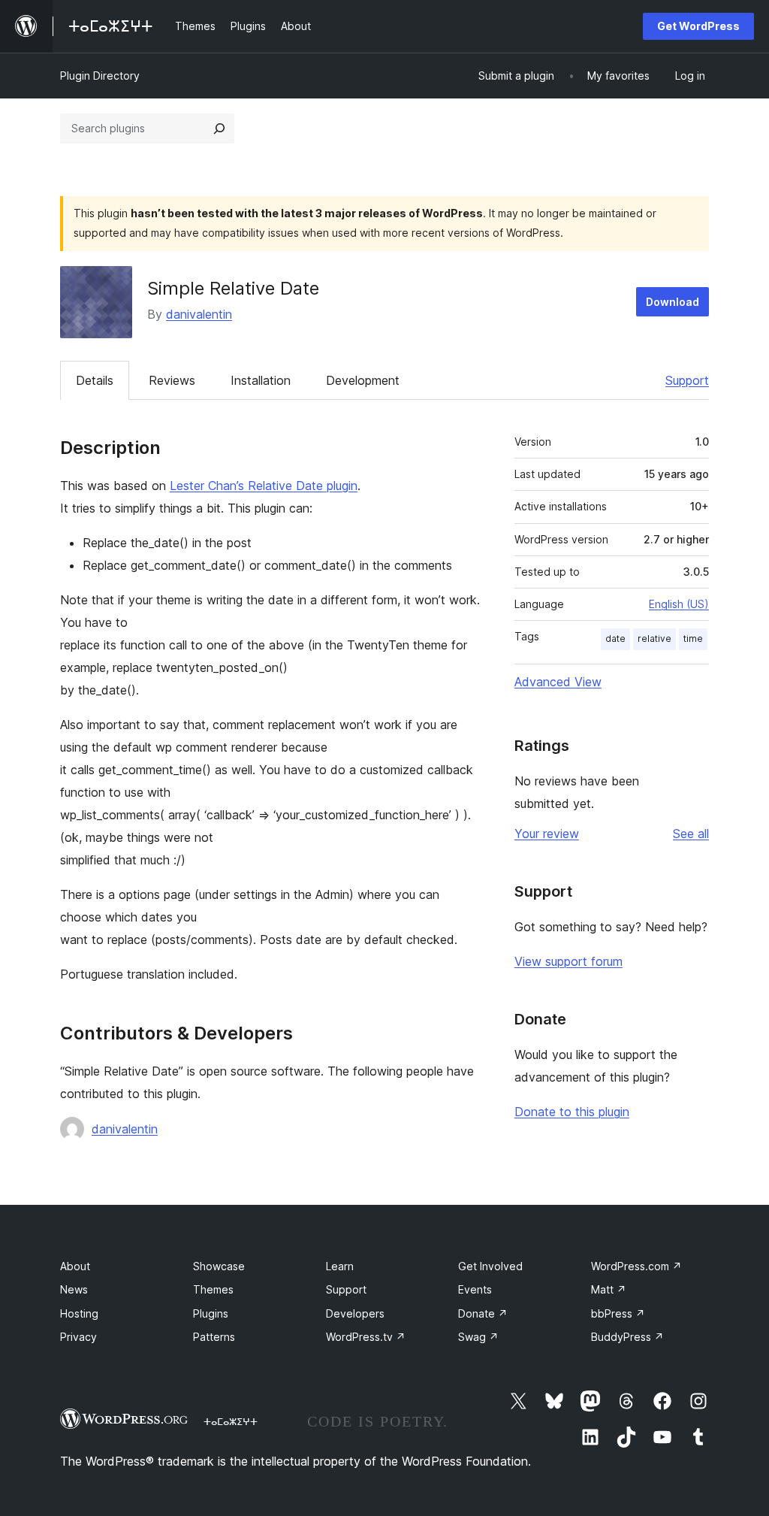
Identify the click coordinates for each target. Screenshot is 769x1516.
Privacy (78, 1336)
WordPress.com (636, 1266)
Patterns (214, 1336)
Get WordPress (698, 26)
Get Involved (490, 1266)
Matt (608, 1289)
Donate (483, 1313)
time (693, 638)
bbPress (618, 1313)
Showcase (219, 1266)
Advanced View (558, 681)
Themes (213, 1289)
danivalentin (199, 314)
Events (475, 1289)
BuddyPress (627, 1336)
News (74, 1289)
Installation (261, 380)
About (75, 1266)
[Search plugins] (219, 128)
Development (363, 380)
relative (654, 638)
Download (672, 301)
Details (94, 380)
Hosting (79, 1313)
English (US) (679, 604)
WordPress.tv (366, 1336)
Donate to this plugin (571, 1111)
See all (691, 833)
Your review (546, 833)
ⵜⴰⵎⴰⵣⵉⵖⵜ (231, 1421)
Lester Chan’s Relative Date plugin (263, 485)
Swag (478, 1336)
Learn (340, 1266)
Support (687, 380)
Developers (355, 1313)
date (615, 638)
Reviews (172, 380)
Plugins (210, 1313)
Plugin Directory (100, 75)
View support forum (568, 961)
